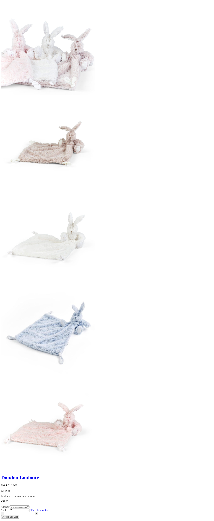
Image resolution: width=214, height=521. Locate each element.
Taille (4, 510)
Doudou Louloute (20, 477)
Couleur (5, 506)
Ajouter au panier (10, 517)
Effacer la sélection (38, 510)
